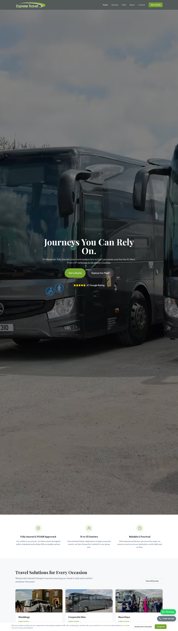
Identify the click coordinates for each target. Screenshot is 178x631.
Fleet (124, 5)
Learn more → (24, 621)
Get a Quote (156, 5)
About (132, 5)
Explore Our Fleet (100, 273)
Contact (141, 5)
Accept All (160, 627)
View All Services (152, 581)
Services (115, 5)
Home (105, 5)
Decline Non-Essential (143, 627)
